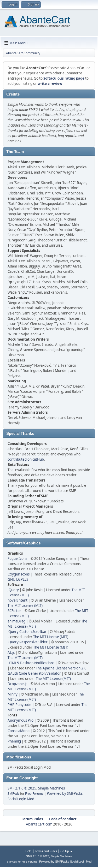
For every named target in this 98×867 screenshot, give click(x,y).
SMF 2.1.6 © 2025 (22, 788)
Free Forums (34, 793)
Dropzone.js (17, 683)
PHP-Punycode (19, 704)
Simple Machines (51, 788)
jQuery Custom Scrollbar (27, 631)
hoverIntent (17, 600)
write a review (50, 83)
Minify (13, 694)
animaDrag (16, 621)
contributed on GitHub (26, 459)
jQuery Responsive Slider (28, 642)
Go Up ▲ (66, 851)
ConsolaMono (19, 730)
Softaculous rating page (63, 78)
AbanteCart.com (39, 824)
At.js (11, 652)
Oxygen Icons (19, 574)
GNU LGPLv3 (18, 579)
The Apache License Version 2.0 (61, 668)
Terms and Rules (46, 851)
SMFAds (13, 793)
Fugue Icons (17, 558)
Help (28, 851)
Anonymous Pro (20, 720)
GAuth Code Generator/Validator (34, 673)
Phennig (14, 741)
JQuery (13, 589)
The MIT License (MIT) (25, 605)
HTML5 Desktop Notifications (31, 663)
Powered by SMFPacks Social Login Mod (65, 861)
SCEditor (14, 610)
